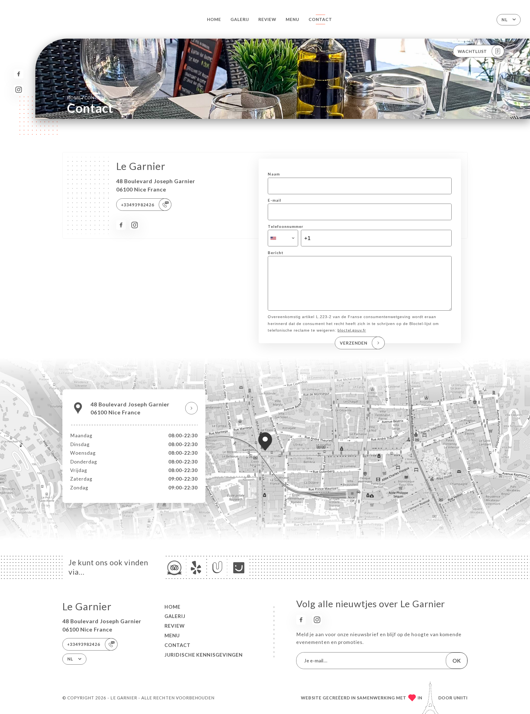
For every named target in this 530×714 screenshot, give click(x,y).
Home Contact (86, 97)
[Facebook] (18, 74)
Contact (320, 19)
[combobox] (282, 238)
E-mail (274, 200)
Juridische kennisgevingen (204, 655)
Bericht (275, 252)
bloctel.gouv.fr (352, 330)
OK (456, 660)
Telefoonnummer (285, 226)
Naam (274, 174)
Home (214, 19)
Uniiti (461, 697)
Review (267, 19)
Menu (292, 19)
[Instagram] (18, 90)
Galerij (239, 19)
